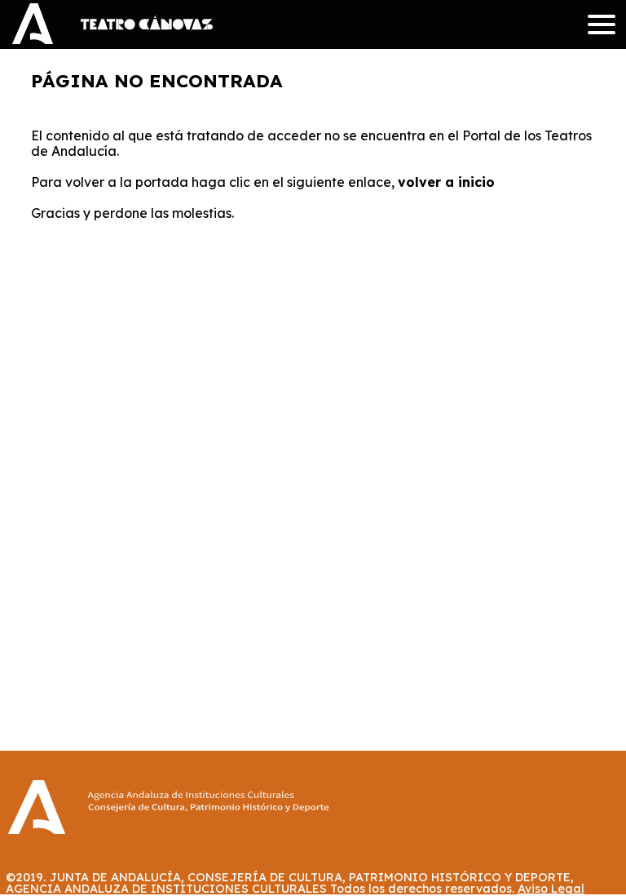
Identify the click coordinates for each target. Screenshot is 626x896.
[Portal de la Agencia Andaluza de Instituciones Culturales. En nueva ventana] (208, 814)
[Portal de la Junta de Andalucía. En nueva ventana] (36, 828)
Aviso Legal (551, 888)
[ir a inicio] (146, 23)
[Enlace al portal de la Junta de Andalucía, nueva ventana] (32, 33)
